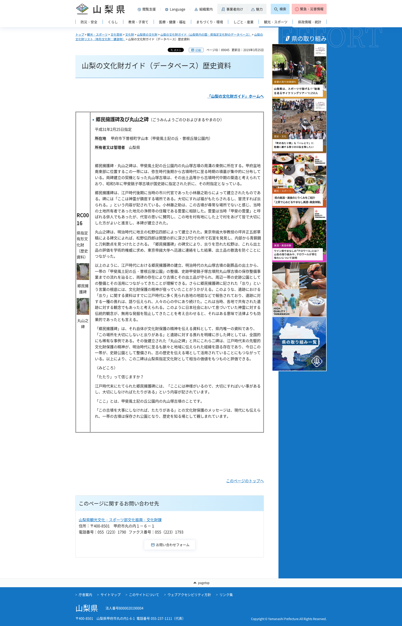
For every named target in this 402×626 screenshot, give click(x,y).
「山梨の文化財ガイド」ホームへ (235, 96)
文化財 (129, 34)
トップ (79, 34)
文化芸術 (116, 34)
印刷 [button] (198, 50)
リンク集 (226, 594)
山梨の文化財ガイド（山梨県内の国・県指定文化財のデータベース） (205, 34)
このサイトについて (144, 594)
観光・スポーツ (97, 34)
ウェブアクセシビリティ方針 (189, 594)
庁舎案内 (85, 594)
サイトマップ (110, 594)
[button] (147, 9)
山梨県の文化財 (147, 34)
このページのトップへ (245, 481)
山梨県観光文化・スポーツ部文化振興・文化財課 (120, 520)
